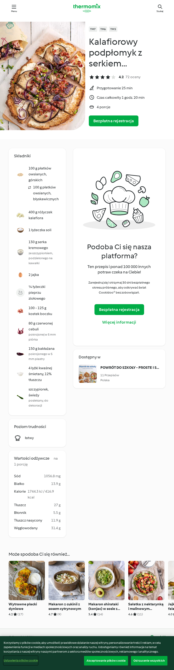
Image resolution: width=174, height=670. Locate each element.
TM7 (93, 29)
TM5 (113, 29)
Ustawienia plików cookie (21, 660)
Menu (14, 11)
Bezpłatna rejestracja (113, 120)
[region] (87, 653)
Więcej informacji (119, 322)
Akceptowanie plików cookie (106, 660)
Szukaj (160, 11)
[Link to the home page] (87, 8)
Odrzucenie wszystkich (149, 660)
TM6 (103, 29)
